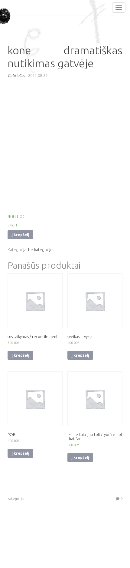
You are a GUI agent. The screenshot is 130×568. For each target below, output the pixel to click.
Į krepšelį (20, 234)
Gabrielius (16, 75)
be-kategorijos (41, 250)
